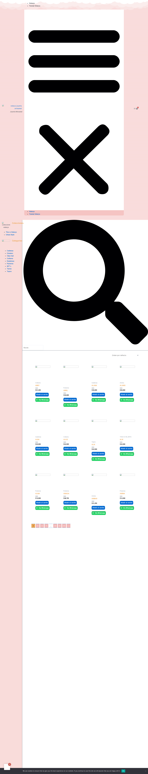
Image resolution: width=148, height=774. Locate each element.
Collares (10, 258)
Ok (123, 771)
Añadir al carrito (42, 394)
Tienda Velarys (34, 6)
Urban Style (10, 235)
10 (55, 526)
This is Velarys (11, 232)
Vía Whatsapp (43, 400)
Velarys (32, 3)
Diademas (10, 261)
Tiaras (9, 269)
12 (64, 526)
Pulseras (10, 264)
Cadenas (10, 251)
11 (59, 526)
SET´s (9, 266)
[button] (74, 110)
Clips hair (10, 256)
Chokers (10, 253)
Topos (9, 271)
